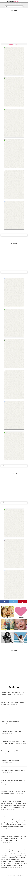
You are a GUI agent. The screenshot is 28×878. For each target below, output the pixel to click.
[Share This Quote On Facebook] (4, 601)
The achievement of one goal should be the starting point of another (13, 742)
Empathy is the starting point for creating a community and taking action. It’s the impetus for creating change (13, 839)
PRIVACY (17, 875)
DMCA (21, 875)
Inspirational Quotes (20, 643)
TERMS (14, 875)
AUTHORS (14, 3)
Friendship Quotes (7, 617)
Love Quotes (21, 617)
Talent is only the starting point (10, 722)
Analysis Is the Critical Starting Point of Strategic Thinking (12, 693)
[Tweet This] (13, 601)
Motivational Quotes (7, 643)
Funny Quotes (21, 630)
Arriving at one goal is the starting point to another (13, 703)
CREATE (19, 3)
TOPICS (8, 3)
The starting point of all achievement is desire (12, 713)
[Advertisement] (14, 26)
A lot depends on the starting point (11, 732)
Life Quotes (7, 630)
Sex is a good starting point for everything (13, 771)
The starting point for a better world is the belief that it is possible (13, 792)
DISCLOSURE (9, 875)
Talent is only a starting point (9, 752)
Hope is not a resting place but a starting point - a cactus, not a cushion (13, 782)
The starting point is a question (10, 761)
